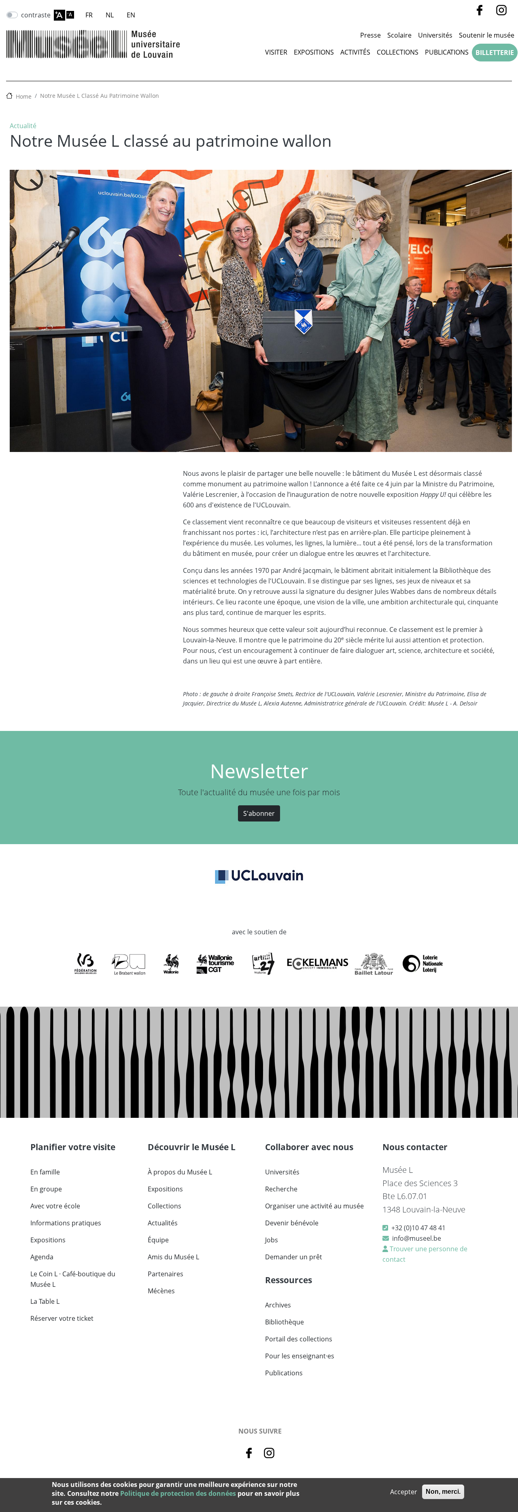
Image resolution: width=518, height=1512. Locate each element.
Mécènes (161, 1290)
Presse (370, 35)
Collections (397, 52)
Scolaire (399, 35)
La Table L (44, 1301)
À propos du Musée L (180, 1172)
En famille (45, 1172)
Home (24, 96)
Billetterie (495, 52)
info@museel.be (416, 1238)
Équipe (158, 1239)
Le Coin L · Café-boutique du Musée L (72, 1279)
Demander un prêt (293, 1256)
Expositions (314, 52)
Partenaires (165, 1273)
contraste (36, 15)
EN (131, 15)
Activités (355, 52)
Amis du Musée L (173, 1256)
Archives (278, 1305)
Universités (435, 35)
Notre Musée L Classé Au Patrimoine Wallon (99, 95)
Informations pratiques (65, 1222)
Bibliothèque (284, 1322)
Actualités (163, 1222)
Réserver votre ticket (61, 1318)
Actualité (23, 125)
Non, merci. (443, 1491)
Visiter (276, 52)
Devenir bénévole (291, 1222)
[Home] (93, 44)
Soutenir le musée (486, 35)
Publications (447, 52)
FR (89, 15)
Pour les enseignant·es (299, 1356)
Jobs (271, 1239)
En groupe (46, 1189)
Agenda (41, 1256)
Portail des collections (298, 1339)
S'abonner (259, 813)
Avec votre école (55, 1206)
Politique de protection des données (178, 1493)
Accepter (403, 1491)
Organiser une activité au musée (314, 1206)
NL (110, 15)
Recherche (281, 1189)
